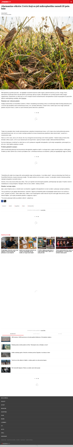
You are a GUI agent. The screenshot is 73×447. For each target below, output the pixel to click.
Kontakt (18, 439)
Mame (2, 418)
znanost (4, 205)
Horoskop (4, 436)
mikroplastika (31, 205)
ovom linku (43, 210)
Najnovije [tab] (13, 333)
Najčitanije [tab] (36, 333)
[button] (71, 2)
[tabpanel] (36, 355)
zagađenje (16, 205)
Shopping (4, 412)
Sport (3, 405)
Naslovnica (4, 398)
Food (2, 415)
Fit (2, 425)
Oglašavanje (3, 439)
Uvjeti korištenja (29, 439)
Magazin (3, 408)
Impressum (22, 439)
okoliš (10, 205)
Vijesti (3, 401)
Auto (2, 429)
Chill (2, 432)
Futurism (23, 98)
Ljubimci (3, 422)
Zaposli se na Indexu (11, 439)
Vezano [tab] (60, 333)
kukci (23, 205)
